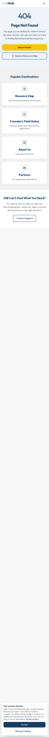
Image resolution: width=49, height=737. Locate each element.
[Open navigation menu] (44, 4)
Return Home (24, 47)
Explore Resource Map (26, 56)
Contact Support (24, 218)
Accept (24, 725)
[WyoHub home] (8, 4)
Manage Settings (23, 731)
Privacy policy (32, 719)
